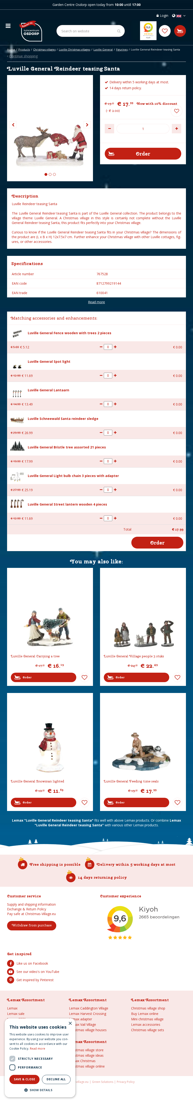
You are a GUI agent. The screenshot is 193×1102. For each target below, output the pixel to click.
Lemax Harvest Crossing (87, 1013)
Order (27, 677)
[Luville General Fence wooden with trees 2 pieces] (17, 333)
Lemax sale (15, 1013)
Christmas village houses (88, 1030)
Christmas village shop (148, 1008)
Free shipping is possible (55, 864)
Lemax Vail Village (82, 1024)
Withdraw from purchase (32, 925)
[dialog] (40, 1057)
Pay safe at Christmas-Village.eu (31, 914)
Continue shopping (23, 56)
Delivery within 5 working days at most (136, 864)
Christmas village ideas (86, 1055)
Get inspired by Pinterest (35, 980)
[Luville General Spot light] (17, 361)
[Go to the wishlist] (164, 31)
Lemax (12, 1008)
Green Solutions (102, 1082)
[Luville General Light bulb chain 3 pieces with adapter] (17, 475)
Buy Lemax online (144, 1013)
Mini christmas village (147, 1019)
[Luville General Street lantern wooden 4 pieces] (17, 503)
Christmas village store (86, 1050)
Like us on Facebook (32, 963)
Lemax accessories (145, 1024)
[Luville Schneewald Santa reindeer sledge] (17, 418)
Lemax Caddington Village (88, 1008)
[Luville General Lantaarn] (17, 390)
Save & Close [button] (24, 1079)
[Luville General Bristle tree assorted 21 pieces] (17, 445)
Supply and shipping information (31, 904)
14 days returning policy (102, 877)
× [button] (70, 1023)
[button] (40, 1090)
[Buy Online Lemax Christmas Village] (30, 27)
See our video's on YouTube (37, 971)
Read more (96, 302)
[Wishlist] (165, 31)
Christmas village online (87, 1066)
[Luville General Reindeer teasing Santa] (50, 128)
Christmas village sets (147, 1030)
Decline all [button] (56, 1079)
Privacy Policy (126, 1082)
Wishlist (84, 677)
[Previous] (12, 124)
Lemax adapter (80, 1019)
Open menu (8, 24)
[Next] (87, 124)
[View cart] (180, 31)
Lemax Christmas (82, 1061)
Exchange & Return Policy (26, 909)
